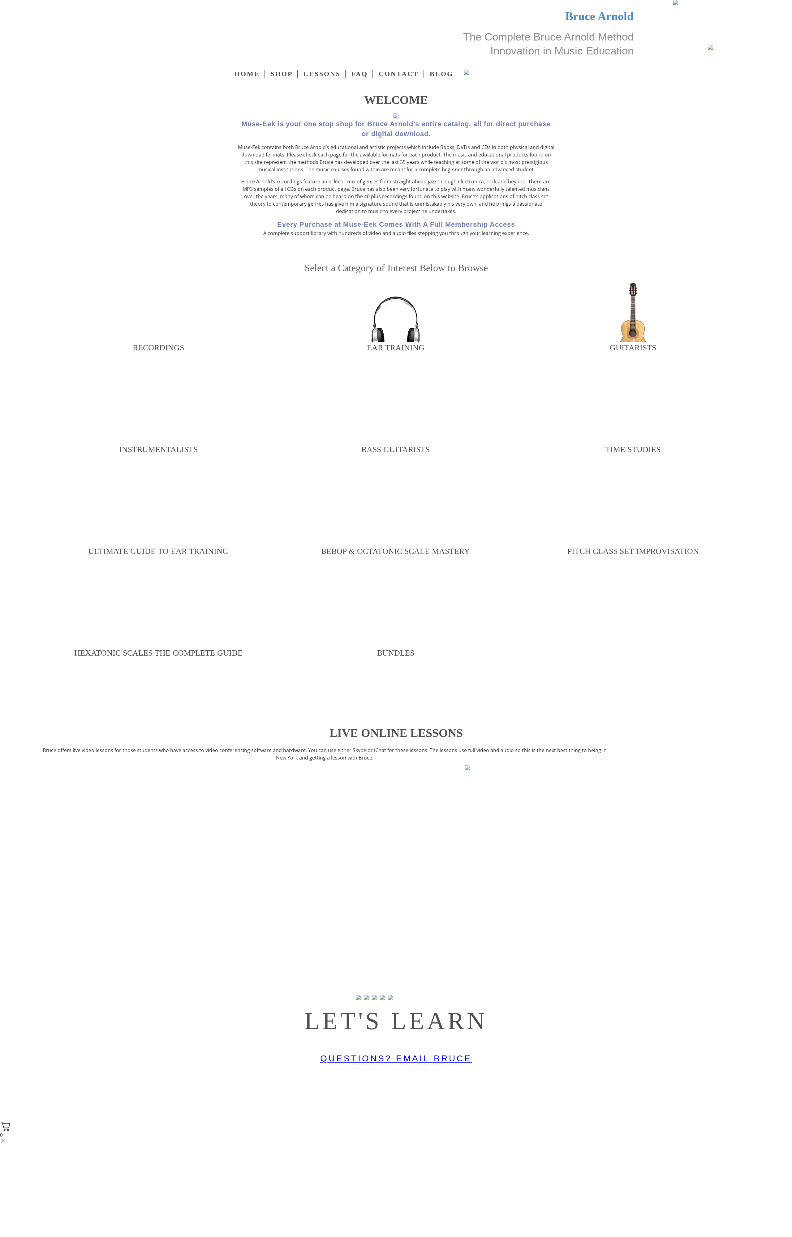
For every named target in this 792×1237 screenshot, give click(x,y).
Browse (158, 368)
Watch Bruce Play (457, 250)
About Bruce (393, 250)
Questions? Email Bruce (396, 1058)
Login (54, 49)
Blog (441, 74)
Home (247, 74)
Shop (282, 74)
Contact (399, 74)
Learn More (396, 784)
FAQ (359, 74)
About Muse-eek (333, 250)
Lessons (322, 74)
